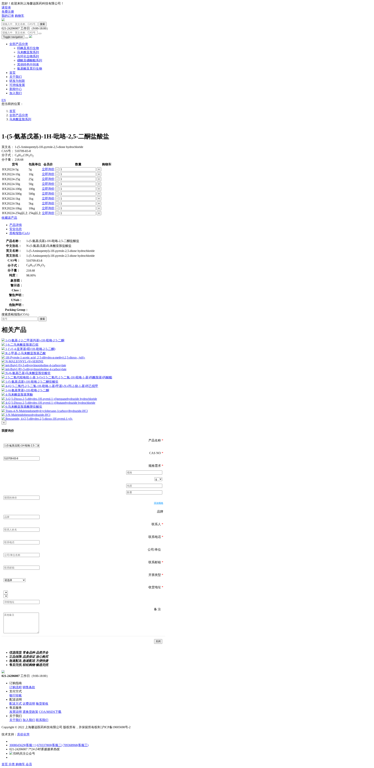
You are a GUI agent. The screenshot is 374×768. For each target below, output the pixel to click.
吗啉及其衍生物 (28, 48)
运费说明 (29, 703)
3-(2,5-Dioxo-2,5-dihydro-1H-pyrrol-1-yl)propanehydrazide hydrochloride (51, 398)
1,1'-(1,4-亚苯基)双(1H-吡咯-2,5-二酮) (30, 349)
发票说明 (15, 711)
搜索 (42, 24)
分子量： (8, 159)
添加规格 (158, 503)
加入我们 (15, 93)
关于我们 (15, 76)
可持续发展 (17, 85)
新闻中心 (15, 89)
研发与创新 (17, 80)
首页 (12, 72)
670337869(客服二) (49, 745)
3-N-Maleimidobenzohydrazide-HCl (27, 414)
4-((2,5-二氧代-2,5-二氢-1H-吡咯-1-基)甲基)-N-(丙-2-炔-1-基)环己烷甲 (51, 386)
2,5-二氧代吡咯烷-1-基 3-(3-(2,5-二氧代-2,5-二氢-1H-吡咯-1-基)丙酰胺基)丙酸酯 (58, 377)
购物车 (19, 15)
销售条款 (29, 687)
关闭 (158, 641)
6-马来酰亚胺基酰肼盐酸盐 (23, 406)
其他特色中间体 (28, 64)
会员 (29, 764)
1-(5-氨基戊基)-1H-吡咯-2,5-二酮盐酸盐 (31, 381)
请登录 (6, 7)
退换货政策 (30, 711)
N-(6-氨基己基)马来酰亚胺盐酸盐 (28, 373)
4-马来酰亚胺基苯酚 (19, 394)
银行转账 (15, 695)
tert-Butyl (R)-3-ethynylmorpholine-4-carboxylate (35, 369)
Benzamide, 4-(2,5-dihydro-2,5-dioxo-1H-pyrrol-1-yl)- (39, 418)
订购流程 (15, 687)
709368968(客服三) (75, 745)
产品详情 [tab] (15, 225)
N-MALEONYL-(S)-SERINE (24, 361)
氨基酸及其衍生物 (29, 68)
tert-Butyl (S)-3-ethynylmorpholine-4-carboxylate (35, 365)
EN (4, 100)
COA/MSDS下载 (50, 711)
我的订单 (8, 15)
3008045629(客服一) (22, 745)
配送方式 (15, 703)
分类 (12, 764)
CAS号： (8, 151)
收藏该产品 (9, 217)
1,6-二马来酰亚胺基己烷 (21, 344)
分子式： (8, 155)
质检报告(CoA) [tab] (19, 233)
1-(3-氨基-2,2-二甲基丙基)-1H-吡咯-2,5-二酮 (34, 340)
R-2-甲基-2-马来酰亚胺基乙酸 (25, 353)
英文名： (8, 147)
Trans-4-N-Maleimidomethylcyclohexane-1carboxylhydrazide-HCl (46, 411)
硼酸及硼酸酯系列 (29, 60)
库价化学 (23, 734)
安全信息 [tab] (15, 229)
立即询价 (48, 169)
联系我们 (42, 720)
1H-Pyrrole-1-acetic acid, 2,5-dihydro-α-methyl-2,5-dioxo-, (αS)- (45, 357)
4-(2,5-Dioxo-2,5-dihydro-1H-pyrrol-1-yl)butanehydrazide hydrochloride (50, 402)
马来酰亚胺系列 (28, 52)
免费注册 (8, 11)
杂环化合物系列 (28, 56)
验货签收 (42, 703)
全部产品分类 (18, 44)
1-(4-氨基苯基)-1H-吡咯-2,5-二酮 (27, 390)
